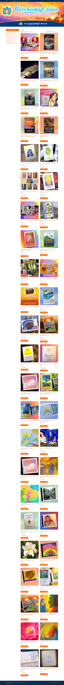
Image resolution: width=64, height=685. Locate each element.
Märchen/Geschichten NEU (10, 38)
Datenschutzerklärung (9, 683)
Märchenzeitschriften (9, 41)
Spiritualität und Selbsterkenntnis (11, 43)
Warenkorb (14, 0)
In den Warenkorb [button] (24, 57)
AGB (22, 0)
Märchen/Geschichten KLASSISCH (11, 37)
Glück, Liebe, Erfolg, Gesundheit (11, 34)
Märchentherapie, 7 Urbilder (10, 40)
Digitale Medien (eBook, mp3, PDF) (11, 33)
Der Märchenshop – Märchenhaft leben (16, 682)
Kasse (19, 0)
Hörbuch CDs (8, 35)
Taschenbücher (9, 39)
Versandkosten (24, 224)
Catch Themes (56, 682)
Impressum (27, 0)
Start (6, 0)
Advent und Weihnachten (10, 32)
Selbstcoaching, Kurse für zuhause (11, 42)
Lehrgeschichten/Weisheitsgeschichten (12, 36)
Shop (10, 0)
